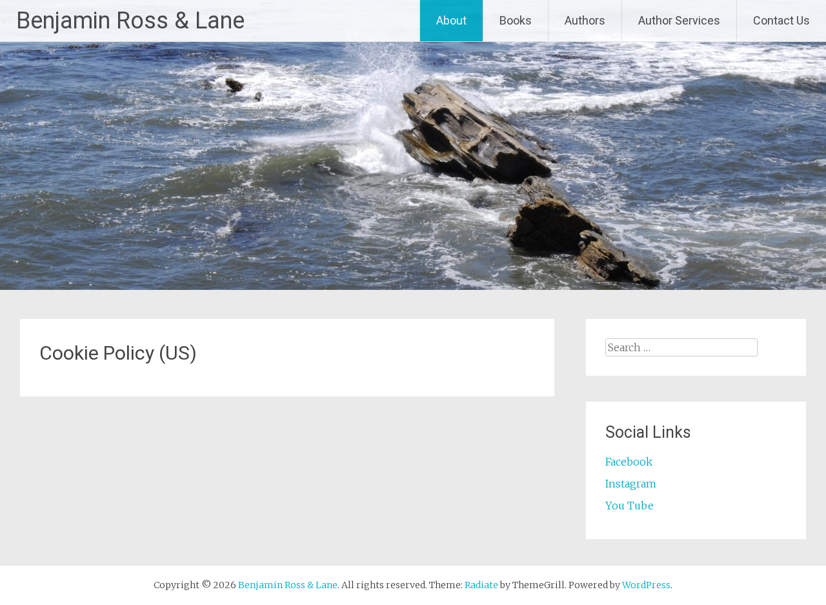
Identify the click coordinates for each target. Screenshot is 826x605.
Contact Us (781, 20)
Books (515, 20)
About (451, 20)
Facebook (628, 461)
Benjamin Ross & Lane (130, 20)
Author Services (679, 20)
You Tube (629, 505)
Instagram (630, 483)
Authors (585, 20)
